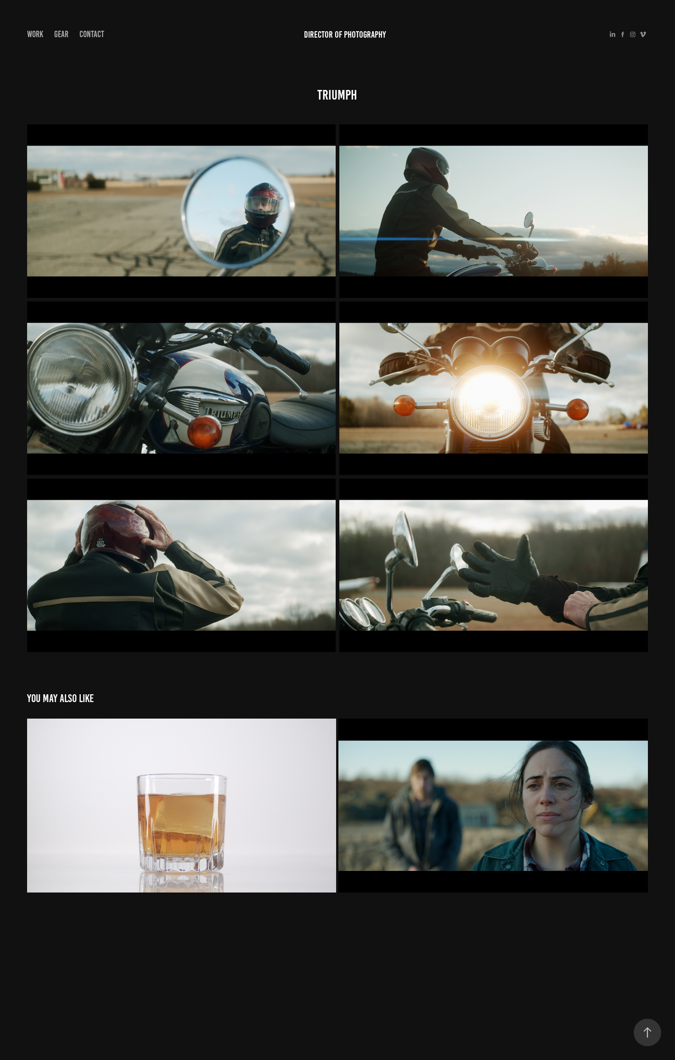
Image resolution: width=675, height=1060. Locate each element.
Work (35, 34)
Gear (61, 34)
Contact (91, 34)
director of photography (345, 34)
